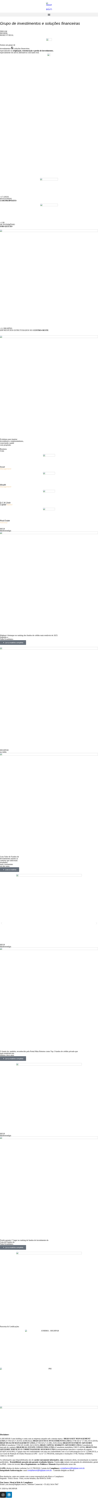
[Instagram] (3, 1495)
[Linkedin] (9, 1495)
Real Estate (5, 522)
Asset (5, 468)
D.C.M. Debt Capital (6, 504)
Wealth (5, 486)
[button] (49, 15)
